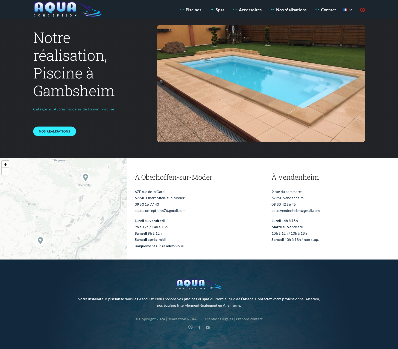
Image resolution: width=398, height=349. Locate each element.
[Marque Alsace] (362, 10)
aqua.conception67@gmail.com (160, 210)
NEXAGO (194, 319)
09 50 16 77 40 (147, 204)
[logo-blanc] (67, 3)
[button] (85, 177)
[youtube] (208, 327)
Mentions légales (219, 319)
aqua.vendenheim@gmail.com (296, 210)
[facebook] (199, 327)
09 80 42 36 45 (284, 204)
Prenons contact (249, 319)
